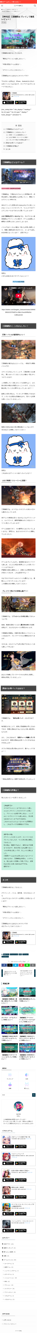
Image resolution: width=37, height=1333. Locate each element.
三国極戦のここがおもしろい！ (16, 132)
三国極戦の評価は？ (12, 146)
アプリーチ (16, 96)
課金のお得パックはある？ (14, 143)
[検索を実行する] (34, 1095)
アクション (25, 954)
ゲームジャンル (14, 954)
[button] (4, 965)
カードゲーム (9, 1263)
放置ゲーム (8, 1267)
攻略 (6, 1256)
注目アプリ (6, 954)
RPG (20, 954)
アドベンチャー (10, 1292)
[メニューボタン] (2, 6)
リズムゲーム (9, 1295)
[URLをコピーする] (33, 965)
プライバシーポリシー (9, 1324)
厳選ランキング (9, 1248)
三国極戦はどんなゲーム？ (14, 129)
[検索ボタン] (35, 6)
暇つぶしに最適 (9, 1252)
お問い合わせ (7, 1320)
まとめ (8, 149)
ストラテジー (5, 956)
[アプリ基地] (18, 6)
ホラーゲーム (9, 1274)
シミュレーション (10, 1278)
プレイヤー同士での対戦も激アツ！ (19, 140)
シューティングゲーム (11, 1270)
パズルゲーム (9, 1299)
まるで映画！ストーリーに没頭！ (19, 137)
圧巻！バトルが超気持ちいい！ (18, 135)
